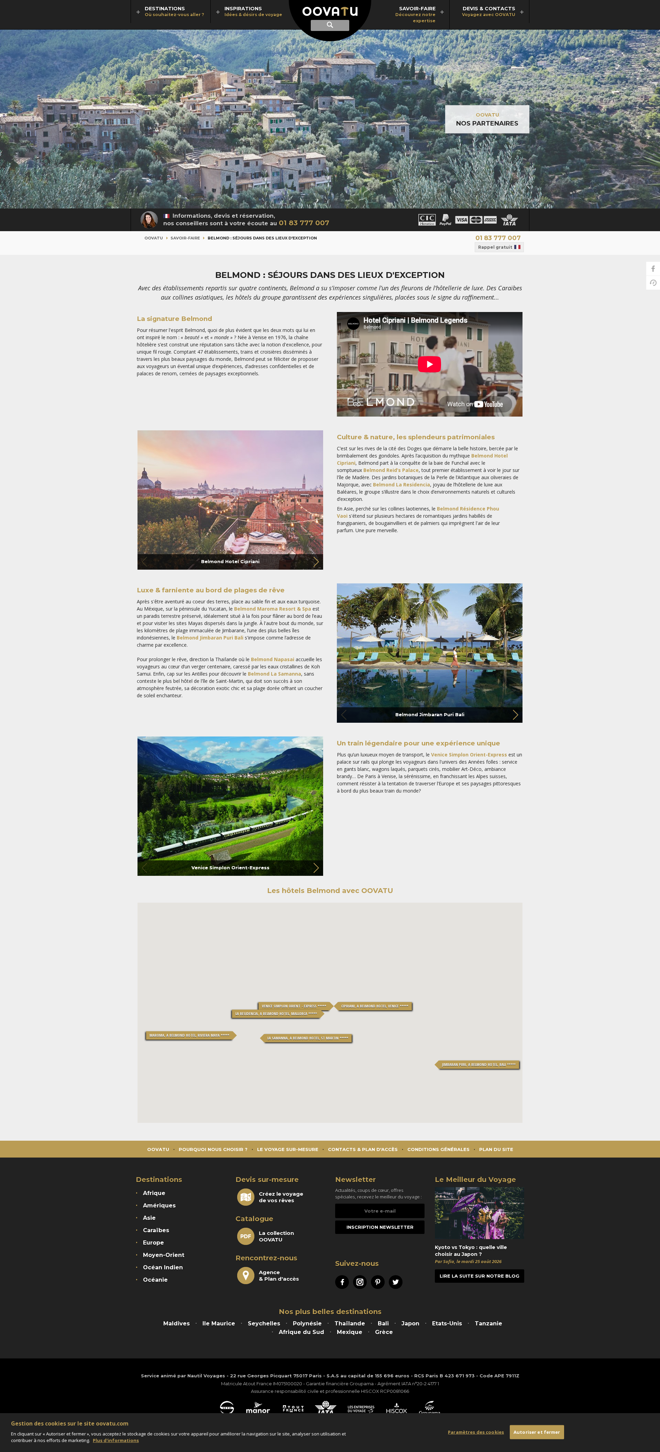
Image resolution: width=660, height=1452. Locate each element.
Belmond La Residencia (401, 484)
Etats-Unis (447, 1323)
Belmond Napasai (273, 659)
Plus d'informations (116, 1440)
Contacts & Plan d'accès (363, 1149)
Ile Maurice (218, 1323)
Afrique (154, 1193)
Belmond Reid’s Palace (391, 470)
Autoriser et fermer (537, 1432)
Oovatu (153, 238)
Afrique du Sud (301, 1332)
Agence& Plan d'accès (279, 1275)
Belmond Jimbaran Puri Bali (210, 637)
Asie (149, 1218)
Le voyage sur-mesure (287, 1149)
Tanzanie (488, 1323)
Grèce (384, 1332)
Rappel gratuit (495, 247)
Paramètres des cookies (476, 1432)
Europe (153, 1242)
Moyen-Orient (163, 1255)
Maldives (176, 1323)
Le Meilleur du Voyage (475, 1179)
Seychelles (264, 1323)
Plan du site (496, 1149)
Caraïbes (156, 1230)
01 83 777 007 (304, 223)
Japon (410, 1323)
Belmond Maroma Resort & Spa (272, 608)
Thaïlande (349, 1323)
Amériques (159, 1205)
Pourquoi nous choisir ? (213, 1149)
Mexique (349, 1332)
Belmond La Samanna (274, 673)
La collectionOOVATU (276, 1236)
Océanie (155, 1280)
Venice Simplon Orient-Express (469, 754)
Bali (383, 1323)
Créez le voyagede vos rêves (281, 1197)
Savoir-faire (185, 238)
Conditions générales (438, 1149)
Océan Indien (163, 1267)
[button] (316, 562)
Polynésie (307, 1323)
